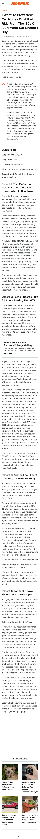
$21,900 (21, 567)
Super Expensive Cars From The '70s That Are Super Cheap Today (9, 820)
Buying (5, 10)
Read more (8, 354)
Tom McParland (9, 36)
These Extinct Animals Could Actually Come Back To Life (8, 785)
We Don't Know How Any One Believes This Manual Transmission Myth (30, 787)
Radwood (32, 317)
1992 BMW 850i (19, 241)
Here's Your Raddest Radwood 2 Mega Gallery (18, 344)
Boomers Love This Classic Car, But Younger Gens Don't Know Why (30, 818)
